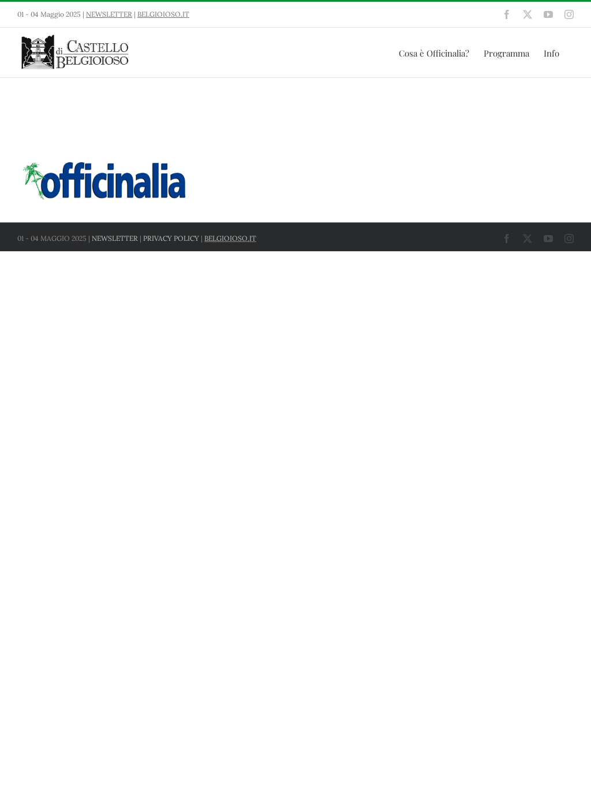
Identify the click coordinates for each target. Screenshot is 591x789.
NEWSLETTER (109, 14)
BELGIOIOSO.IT (163, 14)
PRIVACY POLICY (171, 238)
